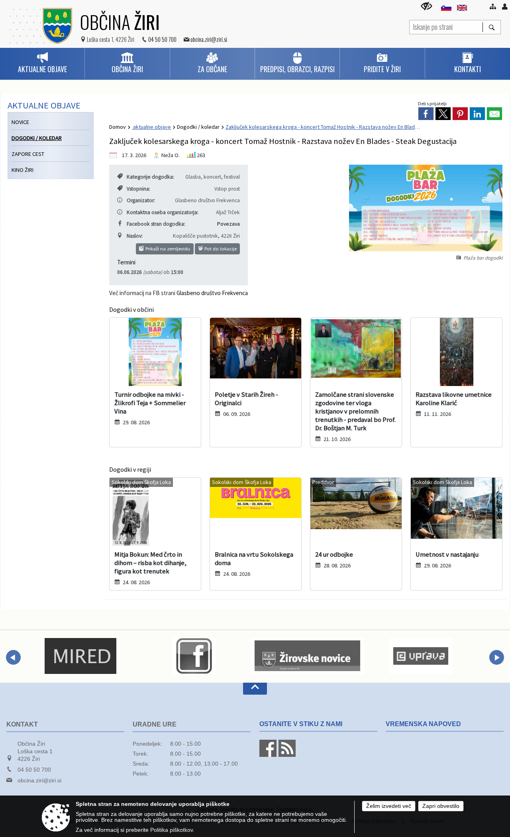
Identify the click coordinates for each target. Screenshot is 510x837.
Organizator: (141, 200)
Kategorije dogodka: (150, 176)
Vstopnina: (138, 188)
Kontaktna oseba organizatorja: (162, 212)
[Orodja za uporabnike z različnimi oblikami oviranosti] (426, 6)
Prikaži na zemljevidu (167, 249)
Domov (117, 126)
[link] (426, 113)
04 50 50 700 (162, 39)
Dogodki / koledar (198, 126)
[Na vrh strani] (255, 689)
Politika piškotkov (171, 830)
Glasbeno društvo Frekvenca (212, 293)
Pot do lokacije (220, 249)
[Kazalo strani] (493, 6)
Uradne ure (155, 724)
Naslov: (135, 235)
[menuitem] (42, 63)
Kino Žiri (22, 169)
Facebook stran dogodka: (156, 224)
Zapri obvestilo (440, 806)
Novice (20, 122)
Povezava (228, 224)
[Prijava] (505, 6)
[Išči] (491, 27)
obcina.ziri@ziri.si (208, 39)
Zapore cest (28, 154)
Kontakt (22, 724)
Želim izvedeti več (388, 806)
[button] (13, 657)
